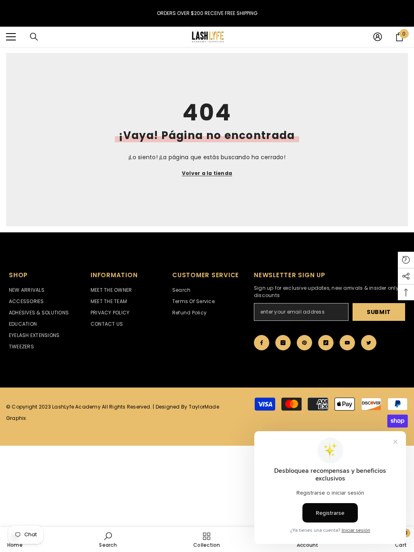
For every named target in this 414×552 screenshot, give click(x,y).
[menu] (11, 37)
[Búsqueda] (34, 37)
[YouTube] (347, 342)
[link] (107, 539)
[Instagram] (283, 342)
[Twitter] (368, 342)
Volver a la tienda (207, 173)
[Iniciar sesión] (377, 37)
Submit (379, 312)
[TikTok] (326, 342)
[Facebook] (261, 342)
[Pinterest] (304, 342)
